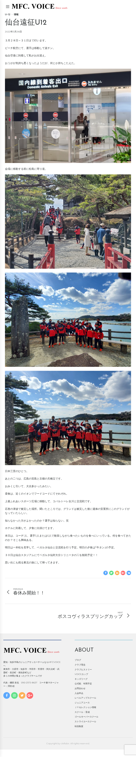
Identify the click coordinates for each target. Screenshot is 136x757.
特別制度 (79, 726)
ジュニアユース (82, 702)
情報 (16, 14)
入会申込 (79, 693)
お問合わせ (80, 688)
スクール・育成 (82, 712)
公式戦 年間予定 (83, 683)
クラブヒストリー (83, 669)
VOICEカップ (81, 674)
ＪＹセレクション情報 (85, 707)
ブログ (78, 660)
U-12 (7, 14)
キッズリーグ (81, 679)
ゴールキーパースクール (86, 716)
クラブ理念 (80, 664)
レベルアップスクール (85, 697)
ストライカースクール (85, 721)
